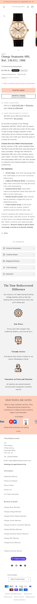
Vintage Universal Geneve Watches (16, 534)
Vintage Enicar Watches (12, 542)
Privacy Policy (9, 485)
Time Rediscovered (15, 594)
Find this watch (19, 90)
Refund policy (28, 594)
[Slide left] (14, 50)
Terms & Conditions (10, 481)
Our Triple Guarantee (11, 494)
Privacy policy (8, 597)
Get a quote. (18, 118)
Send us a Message (15, 108)
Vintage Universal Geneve (13, 551)
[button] (4, 7)
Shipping (3, 77)
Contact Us (8, 489)
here (31, 427)
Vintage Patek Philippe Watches (15, 516)
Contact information (19, 599)
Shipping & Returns (10, 476)
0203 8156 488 (17, 105)
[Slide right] (23, 50)
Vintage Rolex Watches (12, 507)
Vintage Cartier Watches (12, 520)
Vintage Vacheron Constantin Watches (17, 525)
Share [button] (6, 233)
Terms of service (19, 597)
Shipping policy (30, 597)
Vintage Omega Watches (12, 511)
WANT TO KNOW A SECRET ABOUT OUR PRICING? (19, 83)
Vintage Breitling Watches (13, 529)
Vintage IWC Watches (11, 538)
